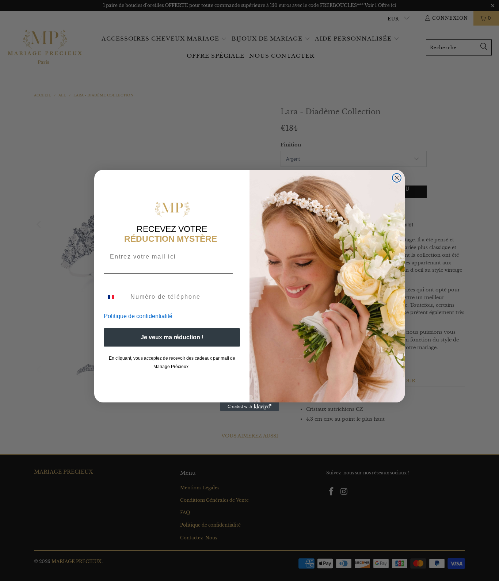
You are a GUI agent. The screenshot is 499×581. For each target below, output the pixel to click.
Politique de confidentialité (138, 316)
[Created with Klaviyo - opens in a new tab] (249, 406)
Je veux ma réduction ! (172, 337)
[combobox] (115, 297)
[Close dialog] (396, 177)
